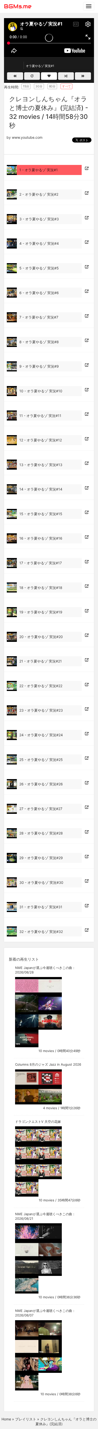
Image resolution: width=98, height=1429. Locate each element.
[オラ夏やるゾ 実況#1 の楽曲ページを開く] (86, 168)
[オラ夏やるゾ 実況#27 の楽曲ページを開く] (86, 807)
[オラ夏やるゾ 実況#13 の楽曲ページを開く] (86, 463)
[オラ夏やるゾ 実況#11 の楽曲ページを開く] (86, 414)
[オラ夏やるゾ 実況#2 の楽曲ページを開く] (86, 193)
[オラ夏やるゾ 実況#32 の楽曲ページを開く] (86, 930)
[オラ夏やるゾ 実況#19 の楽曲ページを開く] (86, 611)
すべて (66, 86)
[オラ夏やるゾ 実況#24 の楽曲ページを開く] (86, 734)
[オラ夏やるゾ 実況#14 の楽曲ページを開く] (86, 488)
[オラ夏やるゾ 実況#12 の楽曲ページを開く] (86, 439)
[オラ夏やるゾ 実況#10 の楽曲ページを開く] (86, 390)
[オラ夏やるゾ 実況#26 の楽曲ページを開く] (86, 783)
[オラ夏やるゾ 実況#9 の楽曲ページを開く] (86, 365)
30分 (38, 86)
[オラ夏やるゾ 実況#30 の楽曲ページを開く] (86, 881)
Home (6, 1419)
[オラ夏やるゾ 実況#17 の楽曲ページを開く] (86, 562)
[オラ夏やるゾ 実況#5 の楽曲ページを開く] (86, 267)
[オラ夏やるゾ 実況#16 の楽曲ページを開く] (86, 537)
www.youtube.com (27, 137)
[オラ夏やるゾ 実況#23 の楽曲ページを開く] (86, 709)
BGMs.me (17, 6)
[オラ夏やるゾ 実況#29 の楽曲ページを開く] (86, 856)
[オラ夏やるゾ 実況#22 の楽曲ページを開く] (86, 684)
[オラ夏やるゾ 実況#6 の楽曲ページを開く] (86, 291)
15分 (26, 86)
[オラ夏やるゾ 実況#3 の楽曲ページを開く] (86, 218)
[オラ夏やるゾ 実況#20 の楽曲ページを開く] (86, 635)
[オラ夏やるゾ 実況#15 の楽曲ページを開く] (86, 512)
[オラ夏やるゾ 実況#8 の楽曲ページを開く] (86, 340)
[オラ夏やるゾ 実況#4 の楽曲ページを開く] (86, 242)
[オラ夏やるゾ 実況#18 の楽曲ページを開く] (86, 586)
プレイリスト (25, 1419)
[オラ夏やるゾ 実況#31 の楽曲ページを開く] (86, 906)
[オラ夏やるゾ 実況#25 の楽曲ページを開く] (86, 758)
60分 (52, 86)
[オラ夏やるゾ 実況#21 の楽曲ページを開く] (86, 660)
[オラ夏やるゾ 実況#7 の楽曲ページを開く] (86, 316)
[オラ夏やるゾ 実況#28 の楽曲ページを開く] (86, 832)
